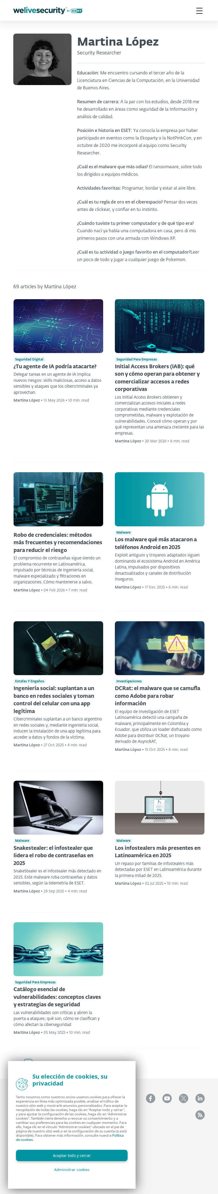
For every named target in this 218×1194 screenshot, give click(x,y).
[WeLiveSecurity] (47, 10)
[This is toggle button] (199, 10)
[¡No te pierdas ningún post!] (200, 1115)
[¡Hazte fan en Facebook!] (150, 1098)
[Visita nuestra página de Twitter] (183, 1098)
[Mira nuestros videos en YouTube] (167, 1098)
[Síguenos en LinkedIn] (200, 1098)
